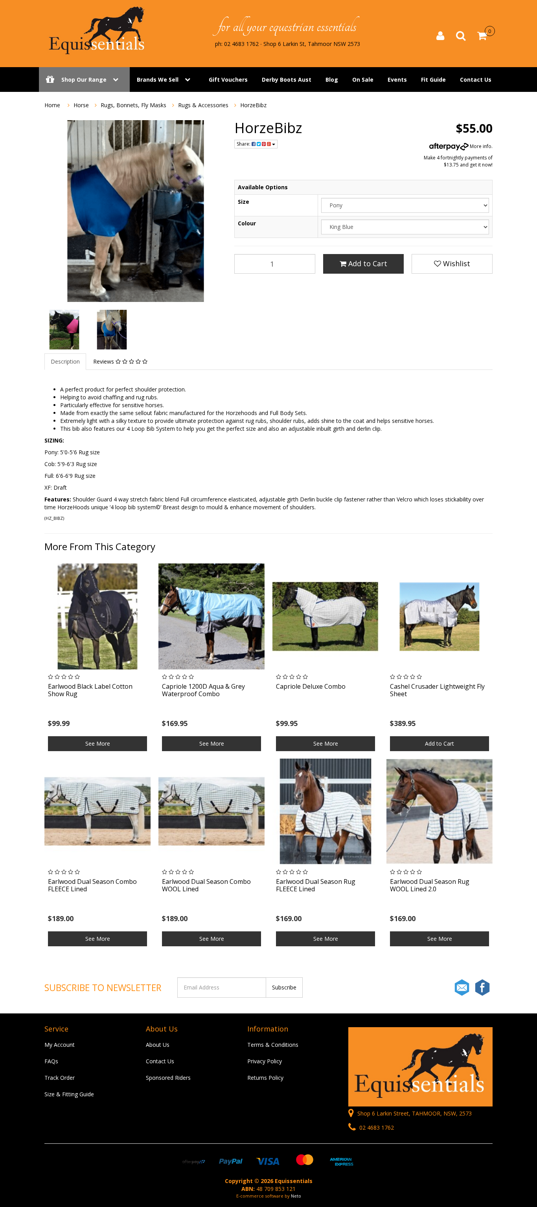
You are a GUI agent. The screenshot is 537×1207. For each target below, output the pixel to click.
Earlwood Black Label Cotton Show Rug (90, 690)
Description (65, 361)
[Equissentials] (97, 30)
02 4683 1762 (376, 1127)
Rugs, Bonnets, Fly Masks (133, 105)
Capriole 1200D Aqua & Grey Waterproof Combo (203, 690)
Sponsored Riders (168, 1077)
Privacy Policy (264, 1061)
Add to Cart (366, 263)
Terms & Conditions (272, 1044)
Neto (296, 1196)
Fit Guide (433, 79)
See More (97, 743)
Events (397, 79)
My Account (59, 1044)
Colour (247, 223)
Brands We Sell (157, 79)
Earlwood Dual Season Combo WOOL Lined (206, 885)
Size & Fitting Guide (69, 1094)
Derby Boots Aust (286, 79)
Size (243, 201)
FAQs (51, 1061)
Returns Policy (265, 1077)
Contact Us (475, 79)
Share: (244, 144)
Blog (332, 79)
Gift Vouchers (228, 79)
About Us (157, 1044)
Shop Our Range (84, 79)
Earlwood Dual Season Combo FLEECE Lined (92, 885)
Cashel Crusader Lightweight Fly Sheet (437, 690)
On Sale (362, 79)
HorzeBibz (253, 105)
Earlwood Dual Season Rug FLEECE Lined (315, 885)
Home (52, 105)
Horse (81, 105)
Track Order (59, 1077)
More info (480, 146)
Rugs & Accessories (203, 105)
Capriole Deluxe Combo (311, 686)
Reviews (104, 361)
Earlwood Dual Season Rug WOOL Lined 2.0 (429, 885)
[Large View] (64, 329)
